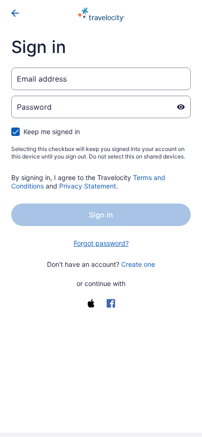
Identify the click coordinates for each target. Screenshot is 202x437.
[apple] (91, 303)
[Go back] (15, 13)
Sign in (101, 214)
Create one (138, 264)
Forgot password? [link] (101, 243)
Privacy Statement (87, 186)
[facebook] (111, 303)
